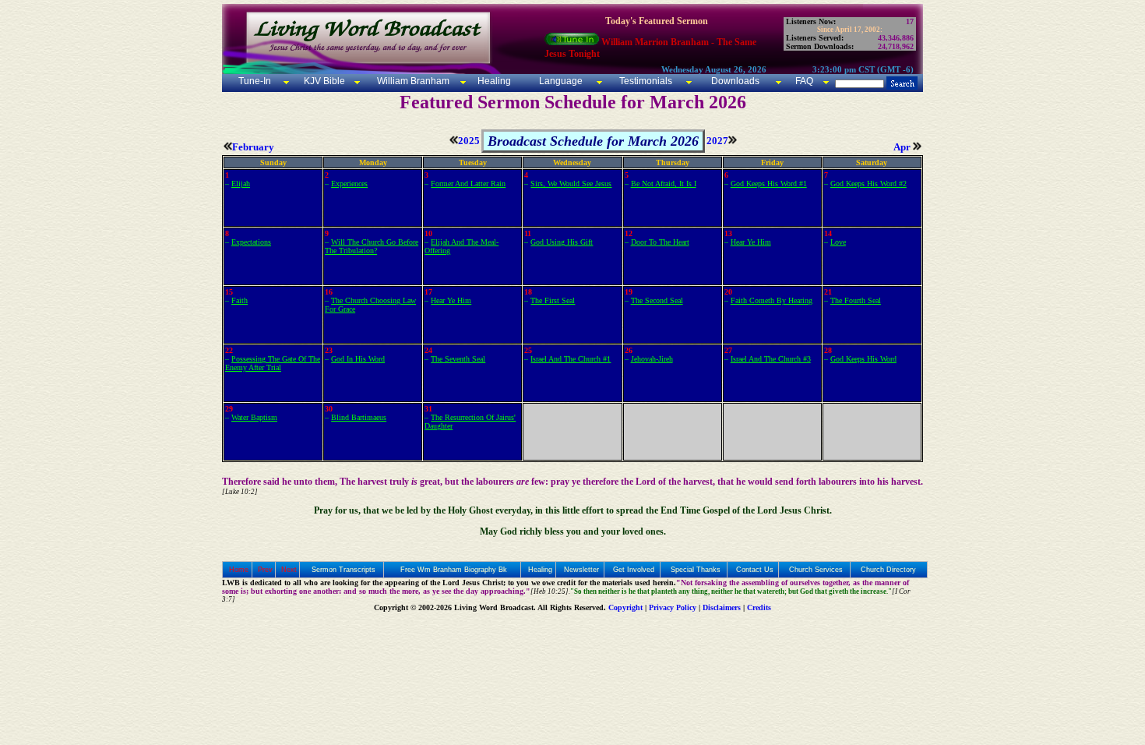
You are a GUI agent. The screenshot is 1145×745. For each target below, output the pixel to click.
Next (289, 570)
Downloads (735, 81)
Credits (759, 607)
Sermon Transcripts (343, 570)
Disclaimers (722, 607)
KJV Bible (323, 81)
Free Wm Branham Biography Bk (453, 570)
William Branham (412, 81)
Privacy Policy (672, 607)
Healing (493, 81)
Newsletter (581, 570)
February (253, 147)
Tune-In (254, 81)
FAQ (804, 81)
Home (238, 570)
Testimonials (645, 81)
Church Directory (888, 570)
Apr (903, 147)
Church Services (816, 570)
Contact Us (754, 570)
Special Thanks (695, 570)
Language (560, 81)
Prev (265, 570)
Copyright (625, 607)
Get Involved (633, 570)
